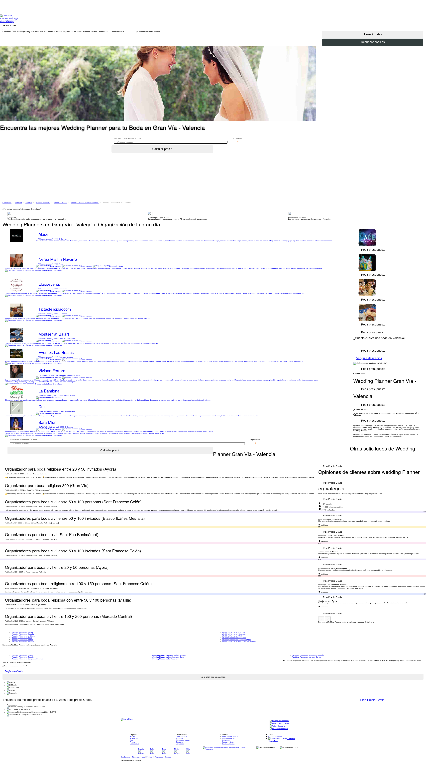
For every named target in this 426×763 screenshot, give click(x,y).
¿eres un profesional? (8, 20)
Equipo (132, 736)
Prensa (132, 742)
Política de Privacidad (155, 757)
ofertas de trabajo (7, 22)
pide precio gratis (11, 18)
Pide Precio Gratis (332, 466)
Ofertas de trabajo (183, 740)
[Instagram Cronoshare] (279, 721)
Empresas (180, 744)
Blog (131, 740)
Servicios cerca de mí (230, 736)
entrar (2, 18)
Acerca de (134, 738)
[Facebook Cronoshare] (279, 724)
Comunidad (134, 744)
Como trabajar (181, 736)
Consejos (179, 742)
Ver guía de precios (369, 358)
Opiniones (226, 740)
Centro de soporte (275, 736)
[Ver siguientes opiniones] (328, 618)
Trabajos (179, 738)
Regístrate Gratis (14, 671)
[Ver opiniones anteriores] (321, 618)
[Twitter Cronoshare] (278, 726)
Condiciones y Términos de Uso (133, 757)
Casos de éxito (228, 742)
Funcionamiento (228, 738)
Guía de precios (228, 744)
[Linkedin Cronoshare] (279, 729)
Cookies (168, 757)
